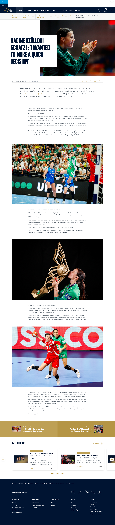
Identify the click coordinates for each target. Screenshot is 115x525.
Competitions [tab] (3, 5)
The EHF (14, 505)
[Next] (112, 459)
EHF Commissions (17, 510)
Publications (35, 502)
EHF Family (74, 507)
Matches (28, 10)
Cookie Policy (93, 509)
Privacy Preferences (95, 514)
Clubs (36, 10)
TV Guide (73, 505)
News (20, 10)
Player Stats (67, 10)
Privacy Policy (94, 507)
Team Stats (55, 10)
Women (53, 505)
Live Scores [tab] (4, 1)
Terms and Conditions (96, 511)
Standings (45, 10)
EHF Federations (17, 512)
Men (52, 502)
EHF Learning (74, 510)
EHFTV (72, 502)
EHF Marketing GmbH (18, 507)
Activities (34, 507)
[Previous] (3, 459)
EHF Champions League (27, 16)
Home (14, 484)
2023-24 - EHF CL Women (59, 16)
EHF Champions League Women (41, 16)
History (77, 10)
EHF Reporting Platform (94, 503)
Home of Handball (14, 16)
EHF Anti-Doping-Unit (38, 505)
